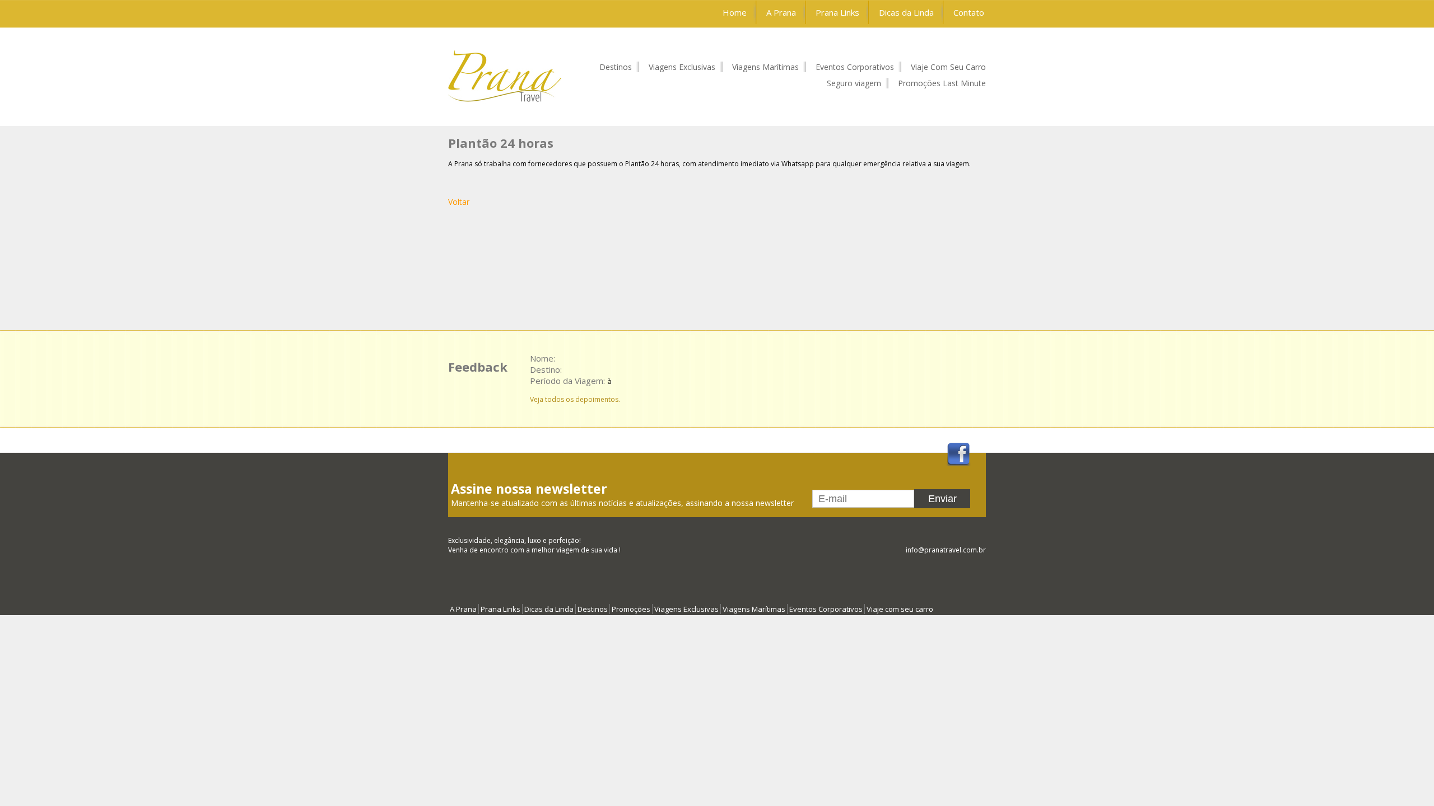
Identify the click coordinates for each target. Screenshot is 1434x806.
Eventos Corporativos (855, 67)
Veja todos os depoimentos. (575, 399)
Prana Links (837, 12)
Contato (968, 12)
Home (735, 12)
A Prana (781, 12)
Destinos (615, 67)
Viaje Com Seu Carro (948, 67)
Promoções (631, 609)
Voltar (458, 201)
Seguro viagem (854, 83)
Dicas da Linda (906, 12)
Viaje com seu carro (900, 609)
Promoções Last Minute (942, 83)
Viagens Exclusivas (682, 67)
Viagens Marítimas (765, 67)
